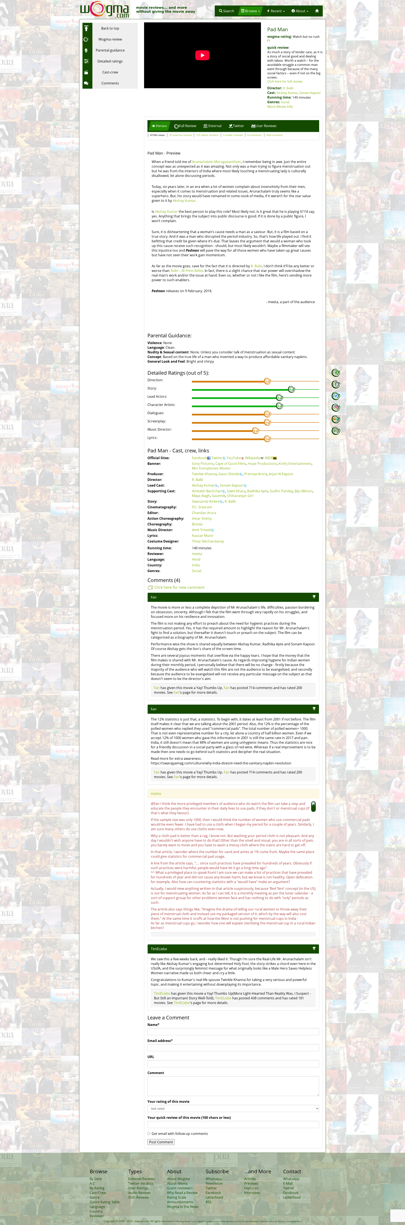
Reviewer (97, 1216)
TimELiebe (159, 949)
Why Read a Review (182, 1192)
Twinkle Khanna (204, 474)
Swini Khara (236, 491)
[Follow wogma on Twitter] (335, 396)
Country (96, 1211)
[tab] (159, 126)
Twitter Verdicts (140, 1183)
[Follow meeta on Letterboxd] (335, 419)
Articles (250, 1178)
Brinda (197, 524)
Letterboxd (214, 1197)
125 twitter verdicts (207, 135)
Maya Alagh (201, 495)
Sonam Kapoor (310, 93)
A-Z (92, 1183)
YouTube (234, 458)
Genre (95, 1197)
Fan (157, 687)
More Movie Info (280, 106)
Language (97, 1206)
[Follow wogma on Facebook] (335, 384)
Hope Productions (262, 463)
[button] (226, 11)
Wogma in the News (183, 1206)
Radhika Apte (257, 491)
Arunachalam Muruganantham (216, 161)
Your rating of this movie (168, 1101)
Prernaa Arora (255, 474)
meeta (197, 553)
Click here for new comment (179, 587)
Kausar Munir (202, 535)
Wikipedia (253, 458)
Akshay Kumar (287, 93)
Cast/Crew (98, 1192)
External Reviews (141, 1178)
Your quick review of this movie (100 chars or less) (189, 1117)
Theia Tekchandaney (208, 541)
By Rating (97, 1188)
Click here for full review (284, 81)
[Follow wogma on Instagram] (335, 407)
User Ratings (138, 1188)
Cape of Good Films (230, 463)
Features (251, 1188)
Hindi (196, 559)
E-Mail (288, 1183)
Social (285, 102)
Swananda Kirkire (206, 501)
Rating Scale (176, 1197)
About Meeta (177, 1183)
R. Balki (288, 88)
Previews (251, 1183)
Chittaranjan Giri (240, 495)
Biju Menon (304, 491)
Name (153, 1024)
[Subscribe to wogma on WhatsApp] (335, 373)
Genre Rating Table (105, 1202)
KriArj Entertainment (295, 463)
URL (150, 1056)
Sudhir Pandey (281, 491)
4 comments (254, 135)
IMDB (269, 458)
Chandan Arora (204, 512)
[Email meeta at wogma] (335, 431)
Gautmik (218, 495)
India (196, 565)
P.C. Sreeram (202, 507)
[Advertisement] (108, 117)
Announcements (180, 1202)
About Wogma (178, 1178)
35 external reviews (180, 135)
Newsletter (214, 1183)
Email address (160, 1040)
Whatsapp (214, 1178)
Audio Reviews (139, 1192)
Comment (155, 1072)
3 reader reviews (233, 135)
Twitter (217, 458)
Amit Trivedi (201, 530)
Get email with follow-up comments (180, 1133)
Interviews (252, 1192)
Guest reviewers (180, 1188)
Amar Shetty (202, 518)
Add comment (274, 135)
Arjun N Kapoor (281, 474)
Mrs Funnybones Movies (211, 468)
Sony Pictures (203, 463)
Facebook (199, 458)
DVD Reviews (138, 1197)
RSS (209, 1202)
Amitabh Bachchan (207, 491)
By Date (96, 1178)
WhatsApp (291, 1178)
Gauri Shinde (229, 474)
